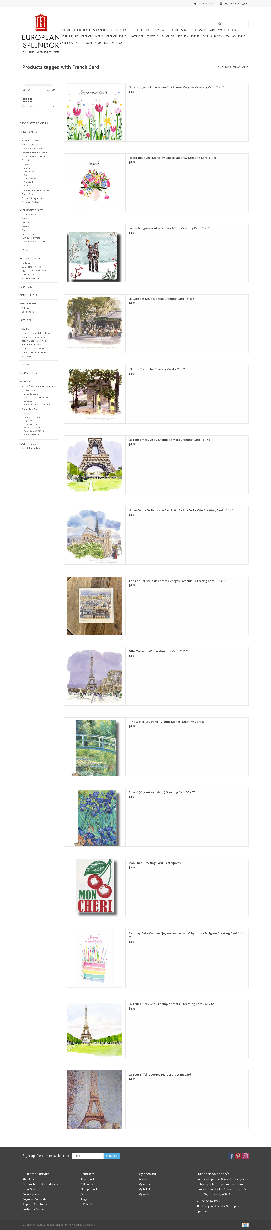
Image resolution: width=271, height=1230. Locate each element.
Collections (27, 160)
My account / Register (236, 3)
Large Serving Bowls (32, 148)
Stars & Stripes (30, 178)
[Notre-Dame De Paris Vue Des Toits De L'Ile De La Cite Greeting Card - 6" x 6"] (94, 535)
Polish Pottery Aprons (33, 198)
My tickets (145, 1189)
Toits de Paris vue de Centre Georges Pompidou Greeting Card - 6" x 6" (177, 581)
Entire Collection (31, 434)
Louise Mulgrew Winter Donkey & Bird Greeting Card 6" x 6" (169, 228)
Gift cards (70, 43)
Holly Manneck (29, 262)
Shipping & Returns (34, 1204)
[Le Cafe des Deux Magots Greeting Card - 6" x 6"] (94, 324)
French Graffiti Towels (33, 348)
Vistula (27, 185)
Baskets (25, 226)
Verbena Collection (32, 427)
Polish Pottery (147, 30)
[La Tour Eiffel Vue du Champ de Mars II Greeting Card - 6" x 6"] (94, 1029)
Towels (153, 36)
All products (88, 1179)
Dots (26, 175)
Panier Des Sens (30, 409)
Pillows (25, 218)
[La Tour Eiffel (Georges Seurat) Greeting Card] (94, 1099)
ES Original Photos (31, 266)
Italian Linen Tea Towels (34, 340)
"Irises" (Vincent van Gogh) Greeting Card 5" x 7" (162, 792)
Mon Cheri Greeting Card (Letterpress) (155, 863)
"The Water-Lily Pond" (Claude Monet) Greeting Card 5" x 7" (170, 722)
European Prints (30, 274)
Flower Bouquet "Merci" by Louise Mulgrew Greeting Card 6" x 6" (173, 158)
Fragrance (28, 420)
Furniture (70, 36)
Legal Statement (33, 1189)
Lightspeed (89, 1224)
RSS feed (86, 1204)
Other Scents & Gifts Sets (35, 431)
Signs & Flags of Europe (34, 270)
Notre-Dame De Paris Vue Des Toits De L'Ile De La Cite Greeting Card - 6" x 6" (181, 510)
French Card (241, 67)
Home (66, 30)
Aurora (27, 168)
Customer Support (34, 1209)
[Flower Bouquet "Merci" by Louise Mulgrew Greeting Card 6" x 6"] (94, 183)
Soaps (26, 413)
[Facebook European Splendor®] (231, 1156)
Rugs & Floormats (31, 237)
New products (90, 1189)
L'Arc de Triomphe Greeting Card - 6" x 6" (157, 369)
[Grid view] (25, 100)
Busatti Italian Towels (32, 344)
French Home (116, 36)
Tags (228, 67)
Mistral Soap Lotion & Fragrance (38, 385)
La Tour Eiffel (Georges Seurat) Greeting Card (160, 1074)
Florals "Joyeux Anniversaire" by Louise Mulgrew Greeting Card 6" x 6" (176, 87)
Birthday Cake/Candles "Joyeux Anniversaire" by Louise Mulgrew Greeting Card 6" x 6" (186, 935)
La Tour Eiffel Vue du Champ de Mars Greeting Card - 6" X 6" (170, 440)
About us (28, 1179)
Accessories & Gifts (177, 30)
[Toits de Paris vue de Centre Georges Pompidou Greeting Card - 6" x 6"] (94, 606)
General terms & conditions (40, 1184)
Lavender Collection (32, 424)
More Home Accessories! (35, 241)
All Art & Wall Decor (32, 278)
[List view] (30, 100)
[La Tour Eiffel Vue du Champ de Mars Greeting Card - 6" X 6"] (94, 465)
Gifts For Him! (29, 233)
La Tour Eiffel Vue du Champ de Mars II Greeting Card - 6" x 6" (171, 1004)
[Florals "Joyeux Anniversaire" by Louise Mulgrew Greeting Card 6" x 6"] (94, 112)
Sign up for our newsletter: (45, 1156)
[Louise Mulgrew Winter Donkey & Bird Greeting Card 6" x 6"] (94, 253)
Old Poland (29, 171)
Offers (84, 1194)
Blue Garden (29, 182)
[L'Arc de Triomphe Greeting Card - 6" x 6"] (94, 394)
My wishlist (145, 1194)
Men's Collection (31, 394)
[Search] (220, 24)
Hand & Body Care (32, 417)
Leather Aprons (30, 214)
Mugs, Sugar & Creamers (34, 156)
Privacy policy (31, 1194)
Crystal (201, 30)
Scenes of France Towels (34, 336)
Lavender (137, 36)
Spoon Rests (28, 194)
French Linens (92, 36)
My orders (145, 1184)
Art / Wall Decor (223, 30)
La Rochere (28, 311)
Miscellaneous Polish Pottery (36, 190)
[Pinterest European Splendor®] (238, 1156)
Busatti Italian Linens (32, 447)
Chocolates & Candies (91, 30)
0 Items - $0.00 (207, 3)
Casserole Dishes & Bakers (35, 152)
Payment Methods (34, 1199)
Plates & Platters (30, 144)
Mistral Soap (29, 390)
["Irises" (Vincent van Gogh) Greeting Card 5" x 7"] (94, 817)
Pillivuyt (26, 307)
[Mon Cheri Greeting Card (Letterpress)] (94, 888)
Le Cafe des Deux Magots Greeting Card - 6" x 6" (162, 298)
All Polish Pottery (30, 201)
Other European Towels (34, 352)
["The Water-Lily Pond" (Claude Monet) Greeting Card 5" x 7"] (94, 747)
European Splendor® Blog (102, 43)
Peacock (27, 164)
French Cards (121, 30)
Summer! (168, 36)
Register (143, 1179)
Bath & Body (212, 36)
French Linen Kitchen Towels (37, 332)
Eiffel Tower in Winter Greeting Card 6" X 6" (158, 651)
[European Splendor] (41, 33)
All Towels (27, 356)
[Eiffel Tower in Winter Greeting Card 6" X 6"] (94, 676)
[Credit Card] (244, 1224)
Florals (25, 230)
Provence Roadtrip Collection (37, 404)
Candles (26, 222)
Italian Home (235, 36)
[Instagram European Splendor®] (245, 1156)
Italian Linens (188, 36)
